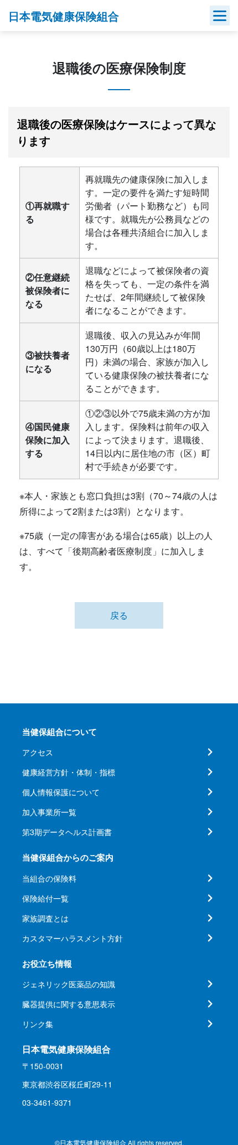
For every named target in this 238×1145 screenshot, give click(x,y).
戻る (119, 615)
